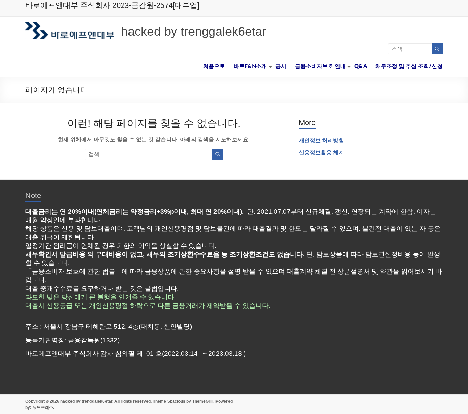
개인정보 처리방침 (321, 140)
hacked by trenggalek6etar (193, 31)
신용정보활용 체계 (321, 152)
